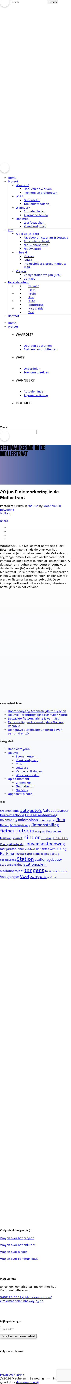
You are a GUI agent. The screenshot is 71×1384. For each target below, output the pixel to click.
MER (19, 764)
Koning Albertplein (11, 844)
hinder (31, 837)
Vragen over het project (17, 1238)
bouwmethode (12, 815)
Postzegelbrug (23, 853)
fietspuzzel (54, 831)
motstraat (29, 849)
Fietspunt (40, 831)
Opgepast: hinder (20, 794)
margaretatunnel (12, 849)
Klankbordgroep (27, 760)
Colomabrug (8, 820)
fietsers (24, 830)
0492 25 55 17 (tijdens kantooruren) (26, 1297)
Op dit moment (18, 779)
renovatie (54, 853)
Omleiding (58, 848)
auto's (36, 810)
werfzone (51, 877)
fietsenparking (20, 825)
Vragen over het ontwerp (18, 1245)
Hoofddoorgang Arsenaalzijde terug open (37, 711)
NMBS (45, 849)
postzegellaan (41, 853)
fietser (7, 831)
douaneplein (47, 820)
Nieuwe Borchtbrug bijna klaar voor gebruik (38, 715)
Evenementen (26, 756)
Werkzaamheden (27, 775)
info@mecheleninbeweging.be (21, 1301)
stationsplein (35, 864)
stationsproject (12, 871)
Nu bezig (22, 790)
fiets (60, 819)
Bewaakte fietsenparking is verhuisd (33, 718)
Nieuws (13, 753)
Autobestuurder (56, 810)
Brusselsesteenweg (41, 815)
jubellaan (60, 838)
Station (25, 859)
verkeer (63, 871)
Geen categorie (19, 749)
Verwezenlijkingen (29, 771)
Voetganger (9, 876)
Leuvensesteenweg (44, 843)
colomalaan (28, 819)
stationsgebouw (48, 859)
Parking (7, 853)
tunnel (55, 871)
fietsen (4, 825)
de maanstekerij (27, 1382)
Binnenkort (23, 782)
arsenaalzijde (10, 811)
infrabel (46, 838)
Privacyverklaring (12, 1375)
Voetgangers (33, 876)
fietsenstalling (45, 824)
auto (24, 810)
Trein (48, 871)
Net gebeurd (25, 786)
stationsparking (11, 864)
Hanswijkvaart (11, 838)
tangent (34, 870)
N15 (38, 848)
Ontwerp (22, 767)
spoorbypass (8, 859)
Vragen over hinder (13, 1252)
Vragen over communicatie (19, 1259)
